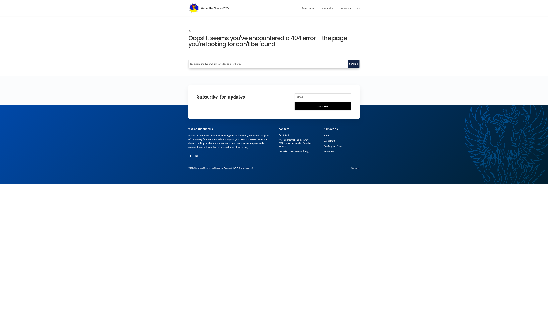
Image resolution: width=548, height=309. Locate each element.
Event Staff (329, 140)
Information (328, 8)
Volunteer (346, 8)
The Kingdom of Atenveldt (234, 135)
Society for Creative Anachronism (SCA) (214, 139)
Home (327, 135)
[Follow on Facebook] (190, 156)
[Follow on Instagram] (196, 156)
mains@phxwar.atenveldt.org (294, 151)
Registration (308, 8)
